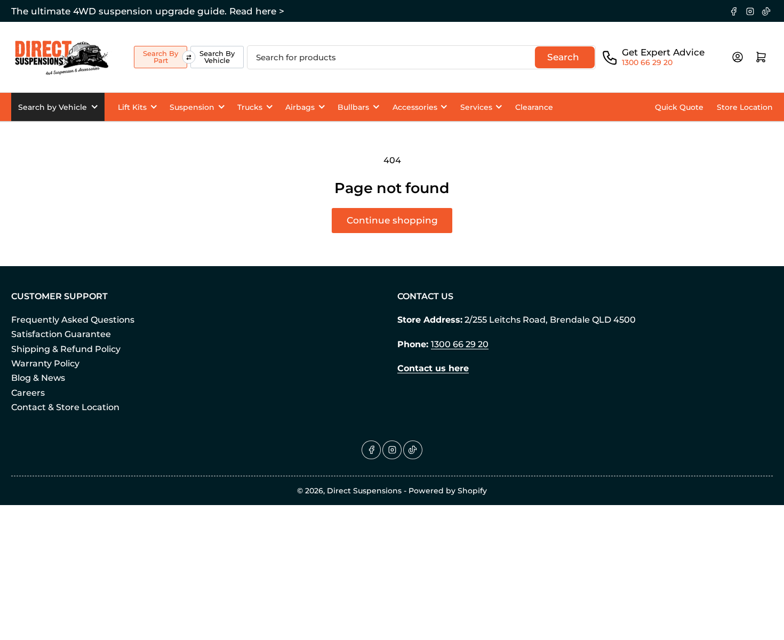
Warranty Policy (45, 363)
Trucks (249, 107)
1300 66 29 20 (647, 62)
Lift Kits (132, 107)
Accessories (415, 107)
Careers (28, 393)
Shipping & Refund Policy (66, 349)
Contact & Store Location (65, 407)
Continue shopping (392, 220)
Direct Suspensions (364, 490)
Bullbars (353, 107)
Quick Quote (679, 107)
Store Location (745, 107)
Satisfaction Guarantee (61, 334)
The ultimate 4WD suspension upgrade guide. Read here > (147, 11)
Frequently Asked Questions (72, 320)
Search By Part (160, 57)
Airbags (300, 107)
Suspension (192, 107)
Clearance (534, 107)
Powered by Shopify (448, 490)
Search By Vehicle (217, 57)
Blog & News (38, 378)
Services (476, 107)
